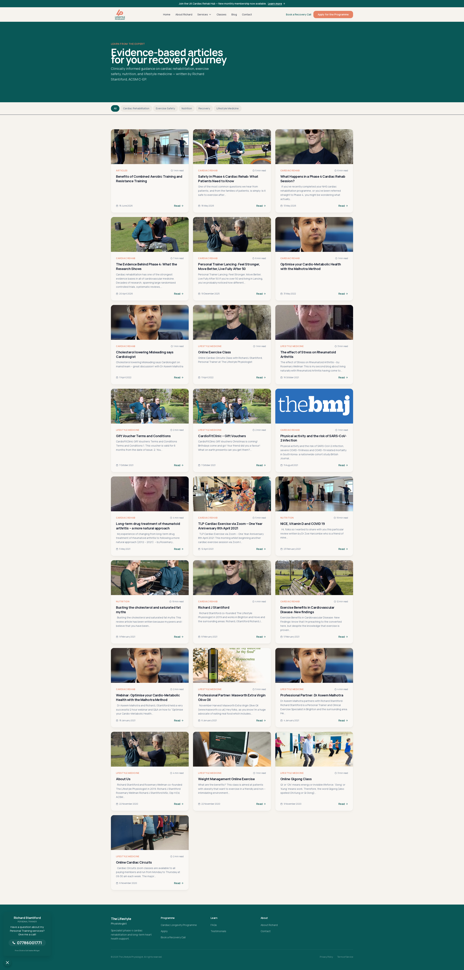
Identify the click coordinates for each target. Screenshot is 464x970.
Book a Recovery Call (298, 14)
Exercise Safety (165, 108)
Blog (234, 14)
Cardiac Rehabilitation (136, 108)
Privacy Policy (326, 956)
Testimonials (218, 931)
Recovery (204, 108)
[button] (7, 962)
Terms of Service (345, 956)
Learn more (275, 3)
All (115, 108)
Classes (221, 14)
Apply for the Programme (333, 14)
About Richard (183, 14)
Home (166, 14)
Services (202, 14)
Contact (247, 14)
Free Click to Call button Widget (27, 950)
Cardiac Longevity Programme (179, 925)
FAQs (214, 925)
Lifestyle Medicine (228, 108)
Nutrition (187, 108)
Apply (164, 931)
